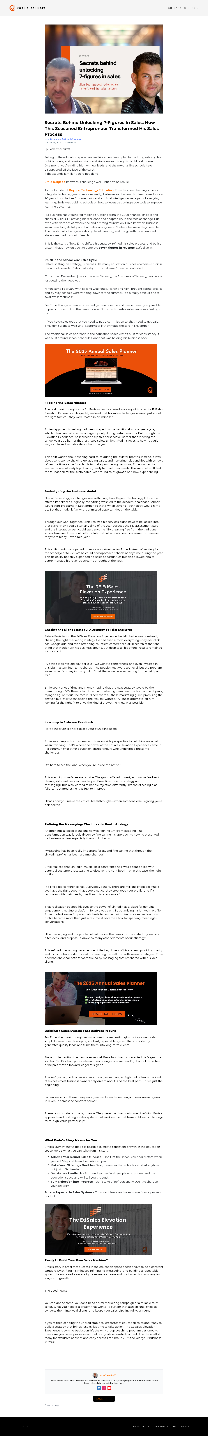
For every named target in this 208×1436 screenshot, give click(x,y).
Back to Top (104, 1398)
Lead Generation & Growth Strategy (63, 139)
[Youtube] (109, 1388)
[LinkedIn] (99, 1388)
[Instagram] (104, 1388)
